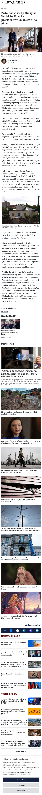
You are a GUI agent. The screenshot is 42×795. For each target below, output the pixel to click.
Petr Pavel (26, 71)
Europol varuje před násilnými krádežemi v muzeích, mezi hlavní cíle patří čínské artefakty (20, 559)
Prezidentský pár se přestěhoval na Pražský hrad (9, 333)
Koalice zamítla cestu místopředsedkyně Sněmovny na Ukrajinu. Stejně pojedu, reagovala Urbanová (20, 442)
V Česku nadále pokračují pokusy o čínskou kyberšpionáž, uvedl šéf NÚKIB (13, 701)
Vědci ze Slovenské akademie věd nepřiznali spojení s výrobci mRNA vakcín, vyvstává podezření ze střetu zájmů (13, 743)
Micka (26, 163)
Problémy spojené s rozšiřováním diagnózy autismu (13, 643)
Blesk (9, 147)
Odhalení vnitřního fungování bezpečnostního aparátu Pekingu (18, 500)
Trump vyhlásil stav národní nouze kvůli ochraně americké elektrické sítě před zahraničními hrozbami (20, 530)
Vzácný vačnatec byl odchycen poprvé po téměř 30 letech (19, 588)
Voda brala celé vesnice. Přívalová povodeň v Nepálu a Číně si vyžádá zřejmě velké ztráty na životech (13, 664)
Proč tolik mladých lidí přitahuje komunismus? (12, 675)
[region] (21, 775)
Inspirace (4, 8)
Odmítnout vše (21, 791)
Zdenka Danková (12, 60)
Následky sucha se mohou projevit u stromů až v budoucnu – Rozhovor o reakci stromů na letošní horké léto (14, 722)
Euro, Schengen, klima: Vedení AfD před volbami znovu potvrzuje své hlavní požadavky (13, 685)
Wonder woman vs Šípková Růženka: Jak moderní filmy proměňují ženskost (19, 617)
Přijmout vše (21, 780)
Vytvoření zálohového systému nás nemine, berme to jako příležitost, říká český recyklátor (19, 373)
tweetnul (12, 238)
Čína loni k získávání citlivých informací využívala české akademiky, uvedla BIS (19, 471)
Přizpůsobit (21, 785)
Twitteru (24, 73)
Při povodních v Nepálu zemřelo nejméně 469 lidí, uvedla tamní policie (19, 413)
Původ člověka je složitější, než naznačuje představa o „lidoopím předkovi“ (13, 712)
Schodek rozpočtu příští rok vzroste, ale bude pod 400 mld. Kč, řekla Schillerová (13, 733)
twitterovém (7, 176)
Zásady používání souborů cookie (19, 775)
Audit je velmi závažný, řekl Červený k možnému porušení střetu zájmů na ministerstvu (14, 654)
